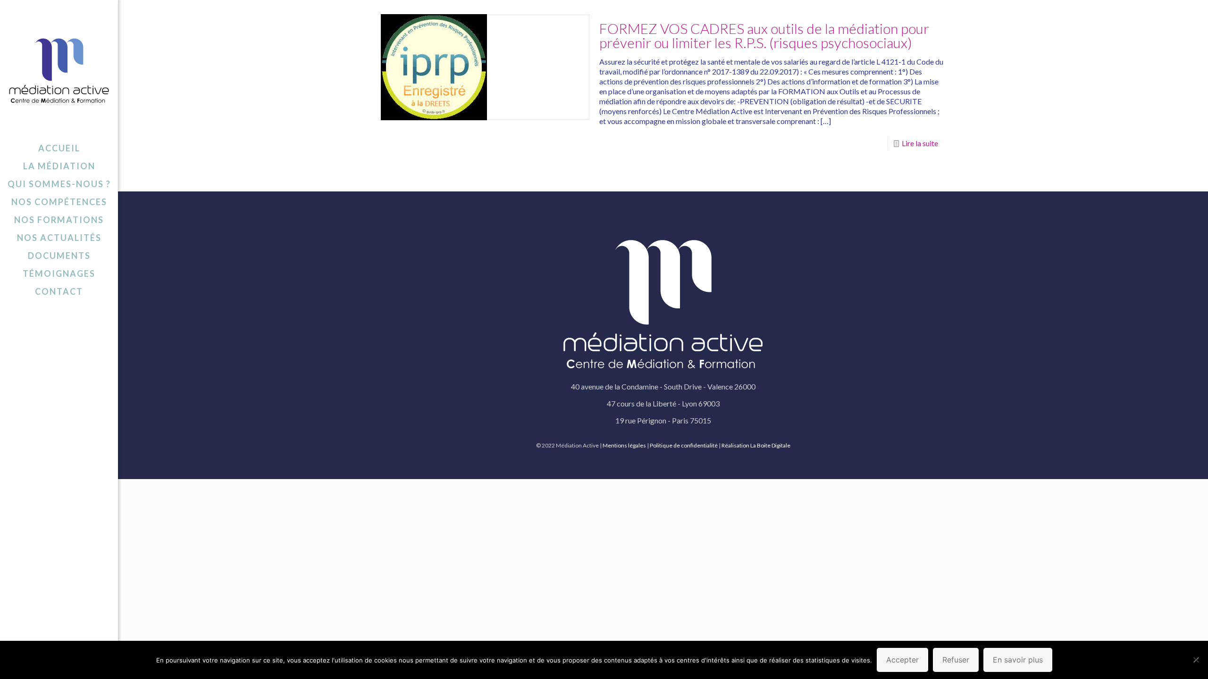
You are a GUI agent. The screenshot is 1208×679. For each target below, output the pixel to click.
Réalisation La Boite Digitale (755, 445)
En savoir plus (1018, 659)
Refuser (955, 659)
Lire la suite (920, 143)
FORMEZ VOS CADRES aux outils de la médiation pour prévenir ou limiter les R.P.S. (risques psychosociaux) (764, 35)
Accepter (902, 659)
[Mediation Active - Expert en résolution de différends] (59, 70)
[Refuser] (1196, 659)
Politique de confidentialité (684, 445)
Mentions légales (624, 445)
